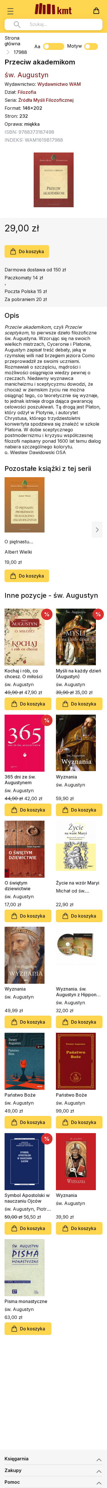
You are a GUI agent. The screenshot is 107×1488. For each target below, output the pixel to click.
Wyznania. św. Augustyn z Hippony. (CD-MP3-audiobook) (78, 991)
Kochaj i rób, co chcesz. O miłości (24, 673)
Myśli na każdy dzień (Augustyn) (78, 673)
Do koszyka (31, 251)
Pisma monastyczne (26, 1301)
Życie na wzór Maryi (77, 883)
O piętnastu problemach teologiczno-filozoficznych (20, 541)
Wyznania (66, 777)
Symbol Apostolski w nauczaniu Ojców (27, 1198)
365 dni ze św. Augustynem (20, 779)
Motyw (74, 46)
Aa (37, 46)
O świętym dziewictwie (18, 885)
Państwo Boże (20, 1095)
